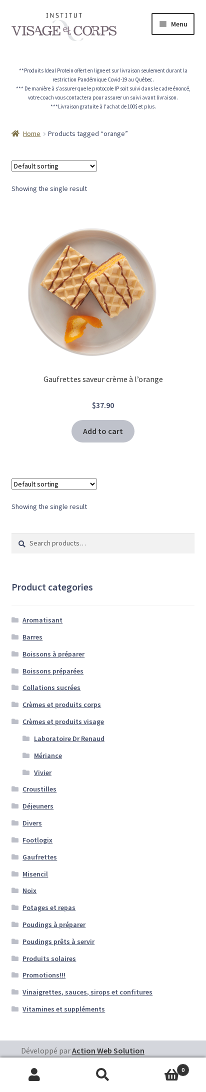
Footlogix (37, 840)
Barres (32, 637)
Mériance (48, 755)
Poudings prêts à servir (58, 941)
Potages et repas (49, 907)
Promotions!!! (44, 975)
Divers (32, 823)
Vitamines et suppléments (63, 1009)
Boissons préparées (53, 671)
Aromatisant (42, 620)
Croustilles (39, 789)
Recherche (102, 1075)
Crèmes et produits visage (63, 721)
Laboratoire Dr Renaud (69, 738)
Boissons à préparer (53, 654)
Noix (29, 890)
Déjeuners (38, 806)
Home (31, 133)
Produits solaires (49, 958)
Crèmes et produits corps (61, 704)
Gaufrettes (39, 857)
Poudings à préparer (54, 924)
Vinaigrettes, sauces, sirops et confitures (87, 992)
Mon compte (34, 1075)
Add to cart (103, 431)
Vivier (43, 772)
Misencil (35, 874)
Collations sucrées (51, 687)
